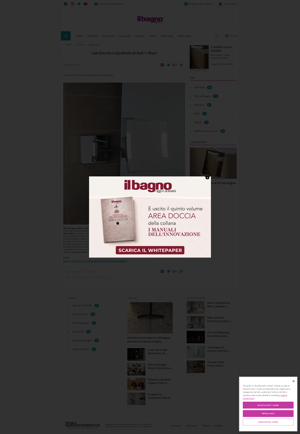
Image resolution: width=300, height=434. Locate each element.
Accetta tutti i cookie (268, 405)
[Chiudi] (293, 381)
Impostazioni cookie (268, 421)
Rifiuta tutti (268, 413)
